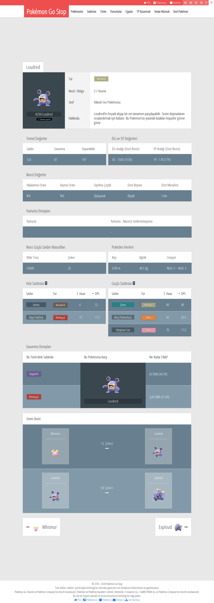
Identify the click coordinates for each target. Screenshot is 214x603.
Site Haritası (134, 600)
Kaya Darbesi (36, 317)
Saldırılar (91, 11)
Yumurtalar (116, 11)
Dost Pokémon (180, 11)
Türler (103, 11)
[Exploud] (158, 503)
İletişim (119, 600)
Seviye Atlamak (162, 11)
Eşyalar (129, 11)
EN (185, 2)
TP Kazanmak (143, 11)
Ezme (123, 304)
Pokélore (106, 600)
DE (191, 2)
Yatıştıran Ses (123, 329)
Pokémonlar (77, 11)
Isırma (36, 304)
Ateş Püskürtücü (123, 317)
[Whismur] (55, 458)
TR (211, 2)
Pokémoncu (91, 600)
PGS (79, 600)
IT (206, 2)
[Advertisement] (107, 39)
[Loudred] (158, 458)
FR (201, 2)
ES (196, 2)
